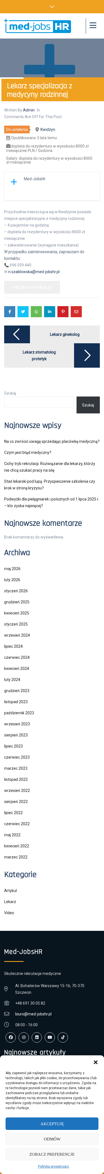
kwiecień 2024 (16, 668)
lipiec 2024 (13, 646)
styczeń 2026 (16, 591)
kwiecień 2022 (16, 846)
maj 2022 (12, 835)
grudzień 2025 (16, 602)
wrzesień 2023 (17, 724)
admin (29, 110)
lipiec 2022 (13, 812)
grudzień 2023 (16, 690)
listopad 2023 (16, 702)
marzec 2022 (15, 857)
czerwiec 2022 (17, 824)
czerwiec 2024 (17, 657)
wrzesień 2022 (17, 790)
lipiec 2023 (13, 746)
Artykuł (10, 890)
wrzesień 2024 (17, 635)
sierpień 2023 (16, 735)
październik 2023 (19, 713)
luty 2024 (12, 679)
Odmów (52, 1139)
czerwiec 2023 (17, 757)
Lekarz (10, 901)
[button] (95, 1062)
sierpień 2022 (16, 801)
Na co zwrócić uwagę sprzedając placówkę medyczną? (52, 441)
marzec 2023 (15, 768)
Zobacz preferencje (52, 1154)
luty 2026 (12, 580)
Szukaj (10, 393)
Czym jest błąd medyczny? (27, 452)
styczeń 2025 (16, 624)
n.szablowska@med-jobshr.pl (34, 272)
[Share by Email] (76, 311)
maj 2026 (12, 568)
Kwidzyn (47, 129)
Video (9, 913)
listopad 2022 (16, 779)
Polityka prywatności (53, 1166)
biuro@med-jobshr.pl (33, 1014)
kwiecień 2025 (16, 613)
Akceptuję (52, 1124)
